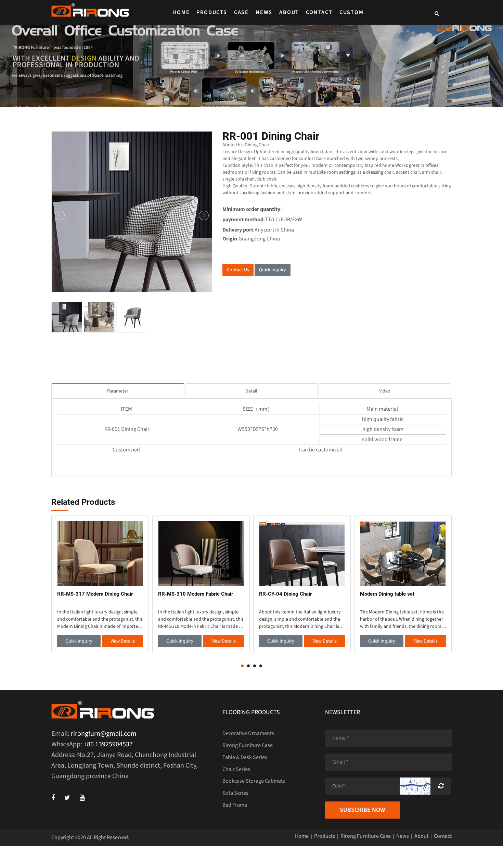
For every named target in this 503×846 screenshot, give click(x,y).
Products (211, 12)
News (264, 12)
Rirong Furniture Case (247, 745)
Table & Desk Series (244, 757)
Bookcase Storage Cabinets (253, 781)
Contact (319, 12)
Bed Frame (234, 805)
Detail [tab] (251, 391)
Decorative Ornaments (248, 733)
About (289, 12)
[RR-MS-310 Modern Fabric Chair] (201, 553)
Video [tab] (384, 391)
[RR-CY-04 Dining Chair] (302, 553)
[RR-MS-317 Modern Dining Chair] (100, 553)
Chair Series (236, 769)
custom (351, 12)
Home (181, 12)
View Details (123, 641)
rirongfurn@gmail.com (104, 733)
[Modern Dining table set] (403, 553)
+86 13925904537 (108, 744)
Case (241, 12)
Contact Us (238, 269)
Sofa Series (235, 793)
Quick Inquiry (272, 269)
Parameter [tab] (117, 391)
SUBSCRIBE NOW (362, 810)
